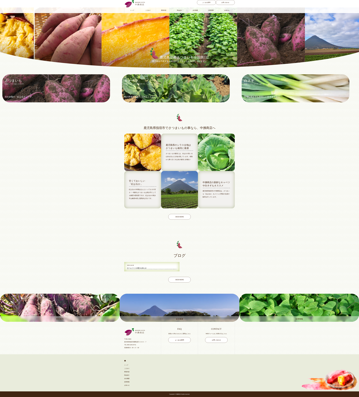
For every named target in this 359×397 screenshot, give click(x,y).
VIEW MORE (179, 217)
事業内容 (163, 10)
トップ (132, 10)
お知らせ (226, 10)
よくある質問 (206, 2)
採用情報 (211, 10)
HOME (125, 360)
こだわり (148, 10)
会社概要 (195, 10)
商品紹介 (179, 10)
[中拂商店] (140, 332)
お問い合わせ (225, 2)
